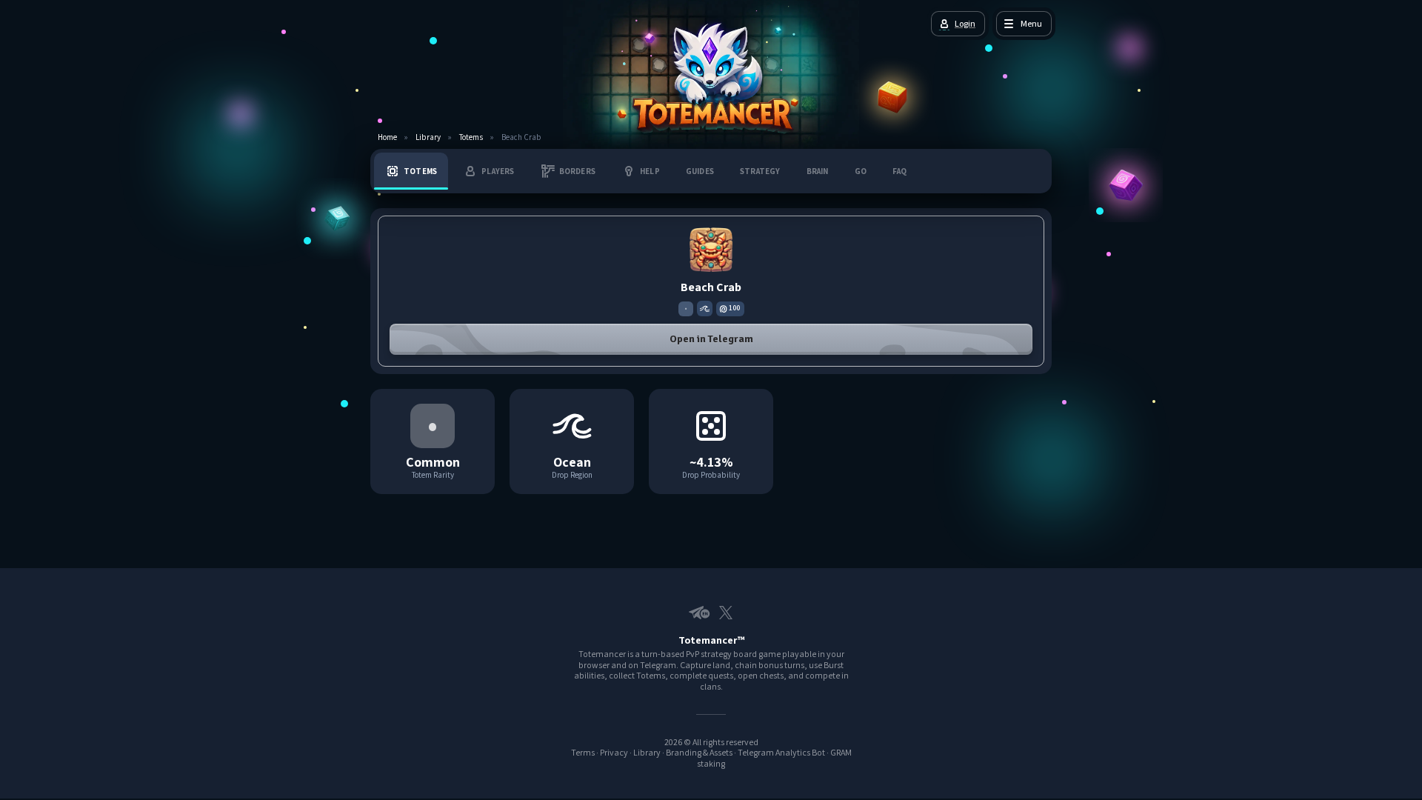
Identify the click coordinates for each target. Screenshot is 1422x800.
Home (387, 137)
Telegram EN (696, 612)
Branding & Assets (699, 752)
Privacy (614, 752)
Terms (583, 752)
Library (428, 137)
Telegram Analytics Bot (781, 752)
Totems (471, 137)
